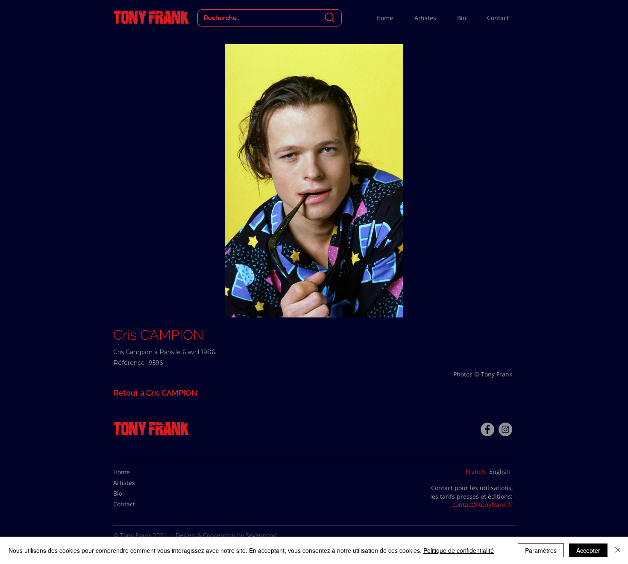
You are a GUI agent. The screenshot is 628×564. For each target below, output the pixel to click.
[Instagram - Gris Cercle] (505, 429)
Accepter (588, 550)
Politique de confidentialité (458, 550)
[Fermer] (618, 550)
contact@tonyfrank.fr (482, 504)
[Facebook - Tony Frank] (487, 429)
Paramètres (541, 550)
